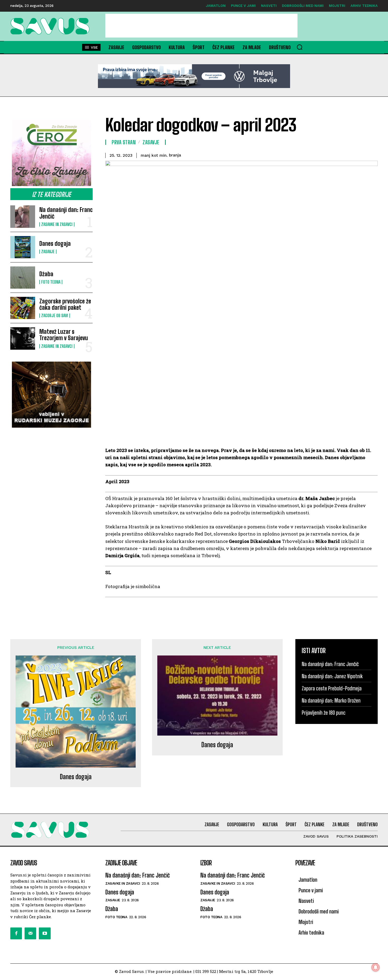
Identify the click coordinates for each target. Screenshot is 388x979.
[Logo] (51, 26)
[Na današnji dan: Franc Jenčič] (22, 216)
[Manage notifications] (375, 967)
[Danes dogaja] (22, 247)
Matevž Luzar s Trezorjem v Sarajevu (63, 334)
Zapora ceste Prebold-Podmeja (332, 688)
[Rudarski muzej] (51, 395)
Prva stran (124, 142)
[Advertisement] (201, 26)
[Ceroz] (51, 153)
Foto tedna (50, 282)
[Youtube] (44, 933)
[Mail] (30, 933)
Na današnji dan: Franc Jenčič (66, 213)
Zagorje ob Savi (54, 315)
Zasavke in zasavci (57, 224)
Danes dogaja (55, 243)
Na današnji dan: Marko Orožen (331, 700)
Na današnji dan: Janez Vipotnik (332, 676)
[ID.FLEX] (194, 76)
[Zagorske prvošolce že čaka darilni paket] (22, 308)
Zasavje (48, 252)
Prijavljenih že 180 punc (324, 712)
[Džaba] (22, 277)
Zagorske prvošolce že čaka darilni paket (65, 304)
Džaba (46, 274)
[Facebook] (16, 933)
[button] (299, 47)
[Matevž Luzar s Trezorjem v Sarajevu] (22, 338)
